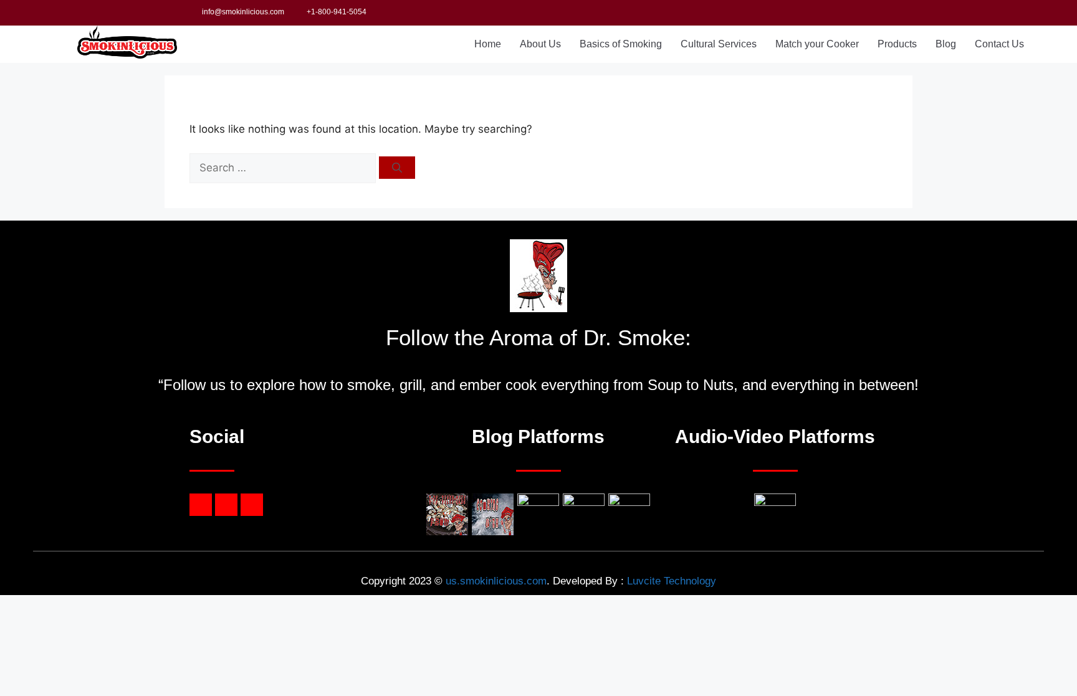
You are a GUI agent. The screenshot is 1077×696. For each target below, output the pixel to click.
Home (487, 44)
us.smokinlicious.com (496, 581)
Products (897, 44)
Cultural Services (719, 44)
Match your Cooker (817, 44)
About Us (540, 44)
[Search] (397, 167)
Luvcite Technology (671, 581)
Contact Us (999, 44)
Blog (946, 44)
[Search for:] (284, 167)
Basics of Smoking (621, 44)
